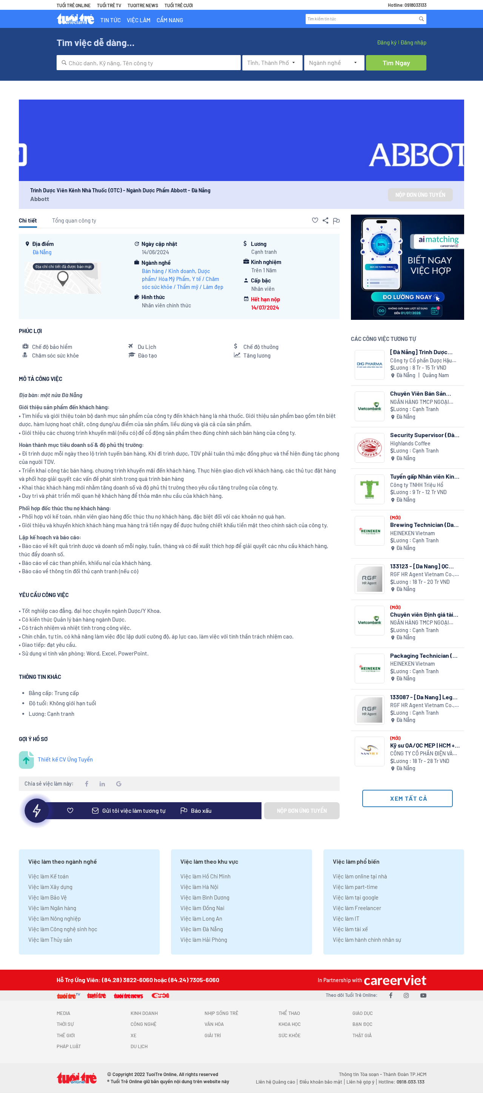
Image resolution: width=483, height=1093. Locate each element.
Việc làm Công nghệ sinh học (62, 929)
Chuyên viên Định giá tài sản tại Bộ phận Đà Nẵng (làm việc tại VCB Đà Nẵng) (425, 614)
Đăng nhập (413, 42)
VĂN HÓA (214, 1024)
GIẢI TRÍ (213, 1035)
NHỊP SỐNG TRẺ (221, 1013)
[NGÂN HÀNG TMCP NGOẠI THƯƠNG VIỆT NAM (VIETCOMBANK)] (369, 406)
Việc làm (139, 20)
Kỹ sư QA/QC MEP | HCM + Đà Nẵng (422, 745)
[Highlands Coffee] (369, 447)
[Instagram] (406, 995)
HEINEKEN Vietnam (412, 533)
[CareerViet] (394, 980)
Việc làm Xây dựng (50, 886)
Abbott (39, 198)
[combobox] (149, 62)
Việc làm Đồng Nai (202, 907)
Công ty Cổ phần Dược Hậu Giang (421, 360)
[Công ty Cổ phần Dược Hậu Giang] (369, 364)
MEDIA (63, 1013)
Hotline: (401, 1082)
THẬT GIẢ (362, 1035)
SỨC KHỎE (289, 1035)
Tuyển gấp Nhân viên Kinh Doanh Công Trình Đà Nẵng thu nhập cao (425, 476)
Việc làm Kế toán (48, 876)
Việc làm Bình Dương (204, 897)
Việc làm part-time (355, 886)
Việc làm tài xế (350, 929)
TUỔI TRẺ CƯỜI (179, 5)
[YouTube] (423, 995)
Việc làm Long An (201, 918)
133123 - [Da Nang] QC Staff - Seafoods (419, 566)
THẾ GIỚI (66, 1035)
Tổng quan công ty (74, 220)
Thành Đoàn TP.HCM (404, 1074)
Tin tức (110, 20)
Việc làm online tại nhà (360, 876)
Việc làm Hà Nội (199, 886)
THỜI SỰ (65, 1024)
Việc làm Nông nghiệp (54, 918)
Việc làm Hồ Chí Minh (205, 876)
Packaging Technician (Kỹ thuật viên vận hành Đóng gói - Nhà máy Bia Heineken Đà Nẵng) (424, 655)
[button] (315, 220)
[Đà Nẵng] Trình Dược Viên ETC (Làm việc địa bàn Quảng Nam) (420, 351)
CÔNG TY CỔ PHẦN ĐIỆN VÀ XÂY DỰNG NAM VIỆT (421, 753)
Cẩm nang (170, 20)
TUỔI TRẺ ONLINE (74, 5)
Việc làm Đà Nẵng (201, 929)
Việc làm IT (346, 918)
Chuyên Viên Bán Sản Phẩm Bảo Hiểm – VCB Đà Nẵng (423, 393)
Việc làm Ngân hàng (52, 907)
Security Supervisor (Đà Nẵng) (422, 434)
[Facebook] (390, 995)
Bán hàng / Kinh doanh (168, 271)
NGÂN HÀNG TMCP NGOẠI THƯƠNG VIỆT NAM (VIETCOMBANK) (419, 402)
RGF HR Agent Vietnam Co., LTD (422, 574)
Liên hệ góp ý (360, 1082)
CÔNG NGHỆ (144, 1024)
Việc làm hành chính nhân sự (367, 939)
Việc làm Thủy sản (50, 939)
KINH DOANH (144, 1013)
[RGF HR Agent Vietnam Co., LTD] (369, 579)
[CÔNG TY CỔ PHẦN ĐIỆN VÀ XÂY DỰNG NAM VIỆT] (369, 751)
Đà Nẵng (42, 252)
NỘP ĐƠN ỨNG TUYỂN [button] (420, 195)
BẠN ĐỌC (362, 1024)
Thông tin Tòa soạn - (361, 1074)
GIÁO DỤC (362, 1013)
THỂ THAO (289, 1013)
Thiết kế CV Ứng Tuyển (65, 759)
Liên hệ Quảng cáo (275, 1082)
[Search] (421, 18)
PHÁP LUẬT (69, 1046)
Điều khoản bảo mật (320, 1082)
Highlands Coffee (410, 443)
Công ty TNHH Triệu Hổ (416, 485)
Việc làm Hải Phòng (203, 939)
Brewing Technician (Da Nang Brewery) (422, 524)
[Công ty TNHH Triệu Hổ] (369, 489)
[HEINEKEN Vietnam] (369, 530)
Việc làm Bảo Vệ (47, 897)
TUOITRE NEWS (143, 5)
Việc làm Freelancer (357, 907)
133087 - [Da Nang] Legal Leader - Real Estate (423, 696)
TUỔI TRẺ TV (109, 5)
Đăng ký (387, 42)
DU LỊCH (139, 1046)
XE (134, 1035)
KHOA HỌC (289, 1024)
